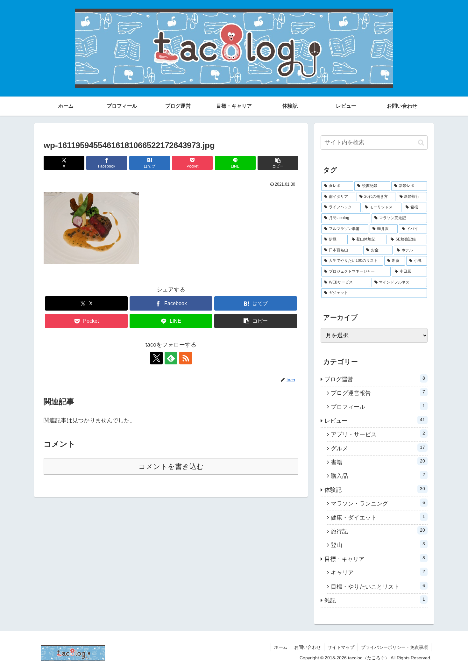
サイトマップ (341, 647)
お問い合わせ (307, 647)
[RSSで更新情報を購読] (185, 358)
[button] (278, 163)
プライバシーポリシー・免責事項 (394, 647)
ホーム (280, 647)
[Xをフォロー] (156, 358)
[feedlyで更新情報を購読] (171, 358)
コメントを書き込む (171, 466)
